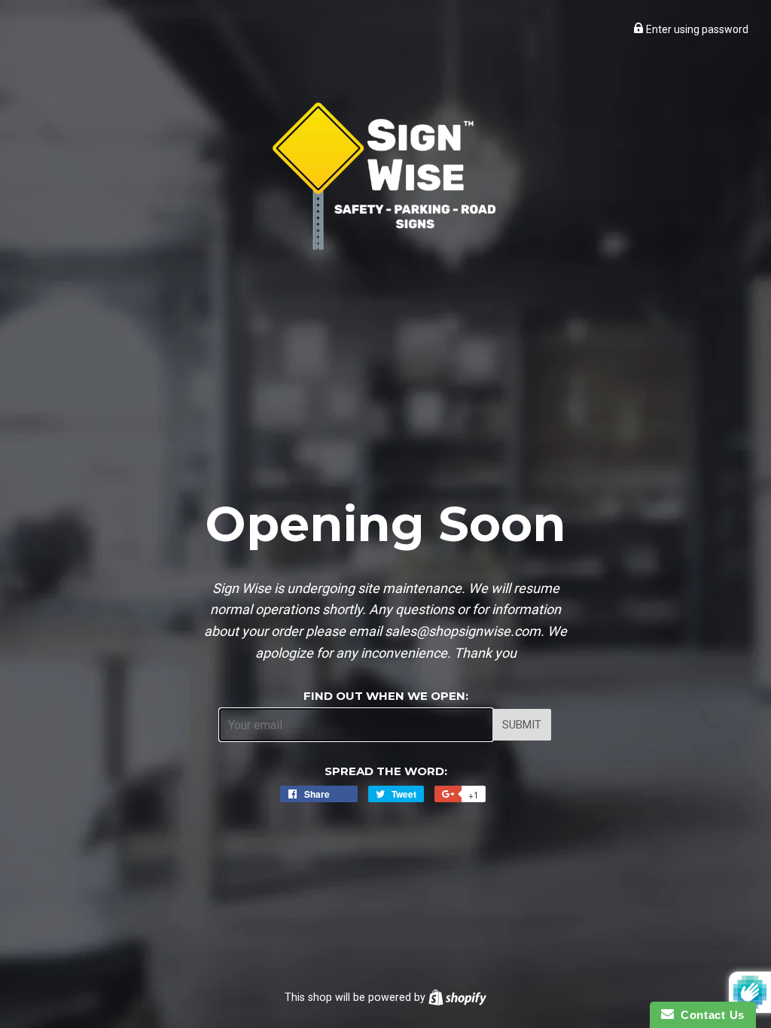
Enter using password (696, 29)
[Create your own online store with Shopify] (457, 997)
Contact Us (709, 1014)
